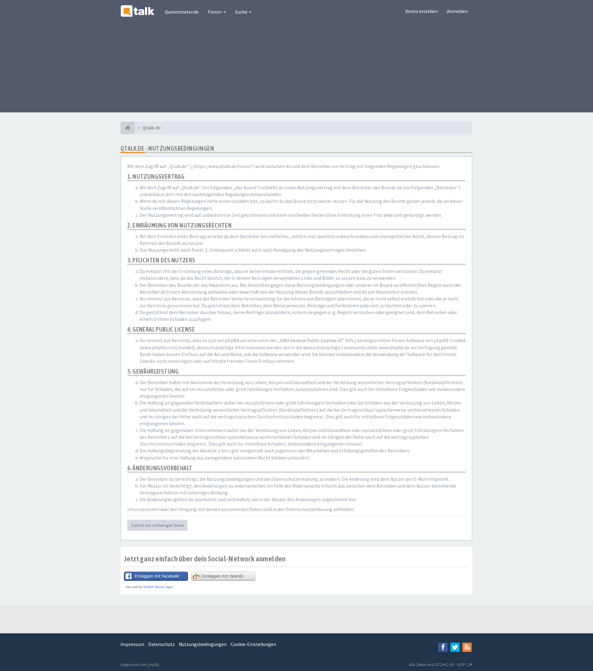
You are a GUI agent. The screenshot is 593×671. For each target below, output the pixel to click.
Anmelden (457, 11)
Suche (241, 12)
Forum (215, 12)
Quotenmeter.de (182, 12)
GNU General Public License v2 (311, 340)
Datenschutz (161, 644)
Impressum (132, 644)
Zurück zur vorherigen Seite (157, 525)
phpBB (153, 664)
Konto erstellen (421, 11)
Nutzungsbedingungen (203, 644)
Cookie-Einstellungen (253, 644)
